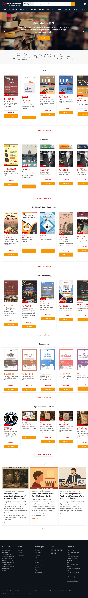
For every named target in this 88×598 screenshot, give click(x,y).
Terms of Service (26, 590)
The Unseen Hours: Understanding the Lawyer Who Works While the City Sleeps (15, 496)
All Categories (13, 9)
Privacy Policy (16, 590)
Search (3, 590)
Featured (41, 9)
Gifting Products (39, 565)
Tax (53, 9)
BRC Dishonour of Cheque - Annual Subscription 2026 (45, 377)
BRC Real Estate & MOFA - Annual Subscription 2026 (11, 378)
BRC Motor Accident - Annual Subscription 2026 (65, 377)
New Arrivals (23, 9)
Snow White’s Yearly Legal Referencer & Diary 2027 (11, 173)
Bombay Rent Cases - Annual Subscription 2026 (28, 378)
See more (44, 528)
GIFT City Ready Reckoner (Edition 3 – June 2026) (46, 307)
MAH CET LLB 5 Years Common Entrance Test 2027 (66, 101)
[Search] (73, 4)
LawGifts (59, 9)
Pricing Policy (35, 590)
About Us (20, 552)
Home (4, 9)
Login (83, 9)
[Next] (83, 31)
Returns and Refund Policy (46, 590)
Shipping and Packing (59, 590)
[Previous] (4, 31)
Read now (7, 523)
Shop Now (44, 38)
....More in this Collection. (44, 130)
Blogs (76, 9)
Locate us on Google (72, 581)
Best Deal (33, 9)
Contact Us (21, 555)
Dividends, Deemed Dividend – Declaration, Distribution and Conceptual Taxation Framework (10, 311)
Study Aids (68, 9)
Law (48, 9)
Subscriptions (38, 572)
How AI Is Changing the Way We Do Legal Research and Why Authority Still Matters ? (72, 496)
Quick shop (11, 112)
